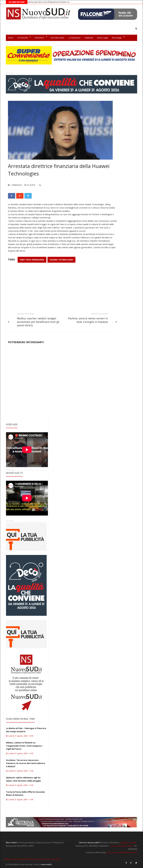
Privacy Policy (42, 859)
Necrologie (116, 37)
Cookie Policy (55, 859)
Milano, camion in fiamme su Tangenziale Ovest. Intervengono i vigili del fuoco (24, 745)
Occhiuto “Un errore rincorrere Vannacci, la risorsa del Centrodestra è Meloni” (25, 763)
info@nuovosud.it (128, 842)
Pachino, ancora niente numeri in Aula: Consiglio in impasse (88, 320)
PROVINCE (38, 37)
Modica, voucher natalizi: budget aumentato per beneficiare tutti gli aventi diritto (38, 322)
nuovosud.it (47, 864)
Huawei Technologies (61, 259)
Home (10, 37)
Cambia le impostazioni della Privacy (20, 859)
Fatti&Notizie (17, 185)
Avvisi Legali (102, 37)
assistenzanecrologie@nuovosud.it (121, 852)
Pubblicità (88, 37)
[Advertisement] (62, 286)
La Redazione (74, 37)
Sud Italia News (57, 37)
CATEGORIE (21, 37)
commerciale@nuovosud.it (121, 845)
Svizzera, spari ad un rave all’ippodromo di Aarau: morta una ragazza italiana (37, 2)
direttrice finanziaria (32, 259)
